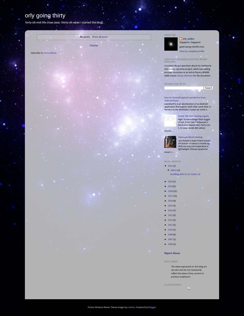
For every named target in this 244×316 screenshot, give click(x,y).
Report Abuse (172, 253)
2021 (170, 166)
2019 (170, 186)
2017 (170, 196)
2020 (170, 181)
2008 (170, 234)
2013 (170, 215)
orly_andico (188, 39)
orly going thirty (45, 15)
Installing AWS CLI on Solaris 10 (185, 174)
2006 (170, 244)
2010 (170, 230)
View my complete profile (191, 51)
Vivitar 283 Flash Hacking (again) (193, 116)
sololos (131, 307)
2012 (170, 220)
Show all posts (100, 37)
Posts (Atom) (50, 53)
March (174, 170)
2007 (170, 239)
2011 (170, 225)
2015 (170, 206)
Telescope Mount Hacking (190, 137)
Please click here (185, 76)
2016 (170, 201)
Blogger (152, 307)
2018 (170, 191)
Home (94, 45)
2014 (170, 210)
